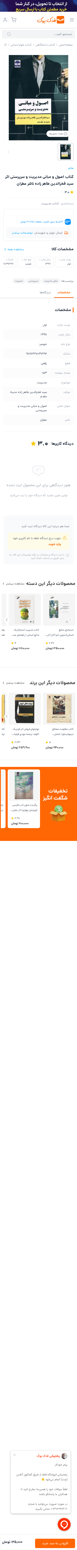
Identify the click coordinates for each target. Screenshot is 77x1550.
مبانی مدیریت (51, 281)
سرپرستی (33, 281)
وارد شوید (55, 544)
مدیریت (19, 281)
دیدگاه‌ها (45, 292)
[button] (7, 619)
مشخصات (64, 292)
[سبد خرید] (13, 19)
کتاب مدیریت (50, 203)
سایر (71, 168)
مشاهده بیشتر (15, 584)
